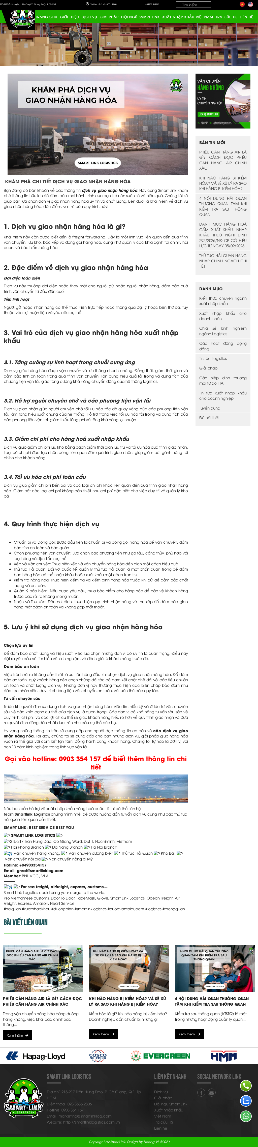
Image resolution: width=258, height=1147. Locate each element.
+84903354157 (33, 864)
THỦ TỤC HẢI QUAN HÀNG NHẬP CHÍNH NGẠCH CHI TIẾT (223, 261)
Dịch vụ (89, 16)
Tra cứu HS (226, 16)
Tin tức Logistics (213, 358)
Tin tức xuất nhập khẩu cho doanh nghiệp (223, 395)
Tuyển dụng (209, 407)
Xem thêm (15, 1035)
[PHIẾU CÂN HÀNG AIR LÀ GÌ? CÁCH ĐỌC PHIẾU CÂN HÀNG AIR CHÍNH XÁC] (43, 968)
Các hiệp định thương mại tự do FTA (223, 380)
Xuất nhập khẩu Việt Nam (187, 16)
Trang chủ (46, 16)
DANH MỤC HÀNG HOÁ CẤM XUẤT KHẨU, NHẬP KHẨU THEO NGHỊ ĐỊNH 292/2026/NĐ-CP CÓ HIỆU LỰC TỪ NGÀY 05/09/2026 (223, 234)
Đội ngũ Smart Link (140, 16)
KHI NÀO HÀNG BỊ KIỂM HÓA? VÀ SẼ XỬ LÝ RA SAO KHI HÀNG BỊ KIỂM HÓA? (223, 183)
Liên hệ (246, 16)
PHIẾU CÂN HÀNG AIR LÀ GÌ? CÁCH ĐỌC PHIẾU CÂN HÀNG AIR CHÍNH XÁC (223, 159)
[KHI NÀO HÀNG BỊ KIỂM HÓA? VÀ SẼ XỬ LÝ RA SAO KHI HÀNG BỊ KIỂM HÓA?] (129, 968)
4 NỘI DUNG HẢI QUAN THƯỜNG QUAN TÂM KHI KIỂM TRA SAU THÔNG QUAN (223, 206)
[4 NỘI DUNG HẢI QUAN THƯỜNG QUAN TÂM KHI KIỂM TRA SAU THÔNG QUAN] (215, 968)
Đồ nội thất (209, 417)
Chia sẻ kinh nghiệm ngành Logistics (223, 330)
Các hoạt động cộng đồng (223, 345)
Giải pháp (109, 16)
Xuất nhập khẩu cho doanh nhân (223, 316)
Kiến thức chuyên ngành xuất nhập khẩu (223, 300)
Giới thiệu (69, 16)
